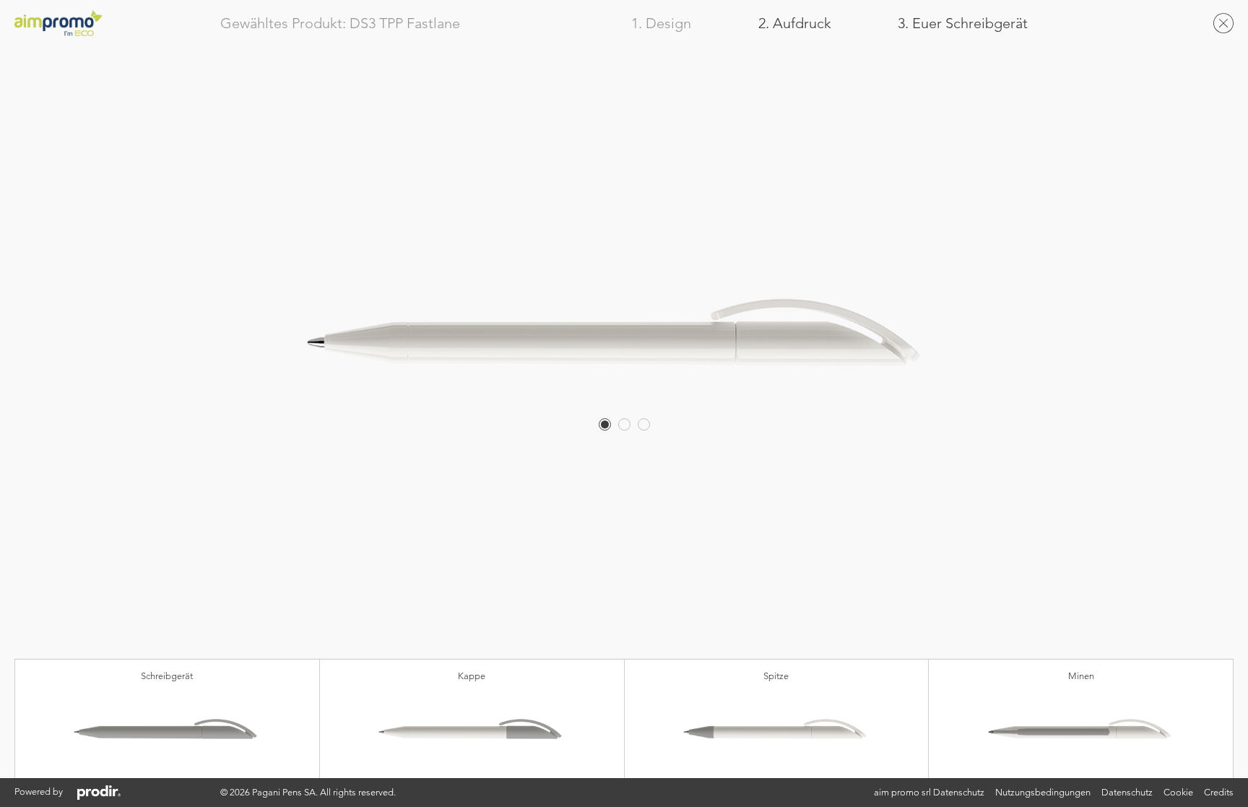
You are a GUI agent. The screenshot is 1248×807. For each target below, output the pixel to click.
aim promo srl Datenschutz (929, 792)
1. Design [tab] (661, 23)
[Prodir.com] (99, 792)
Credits (1219, 792)
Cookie (1178, 792)
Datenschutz (1127, 792)
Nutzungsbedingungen (1043, 792)
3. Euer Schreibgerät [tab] (963, 23)
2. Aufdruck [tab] (794, 23)
